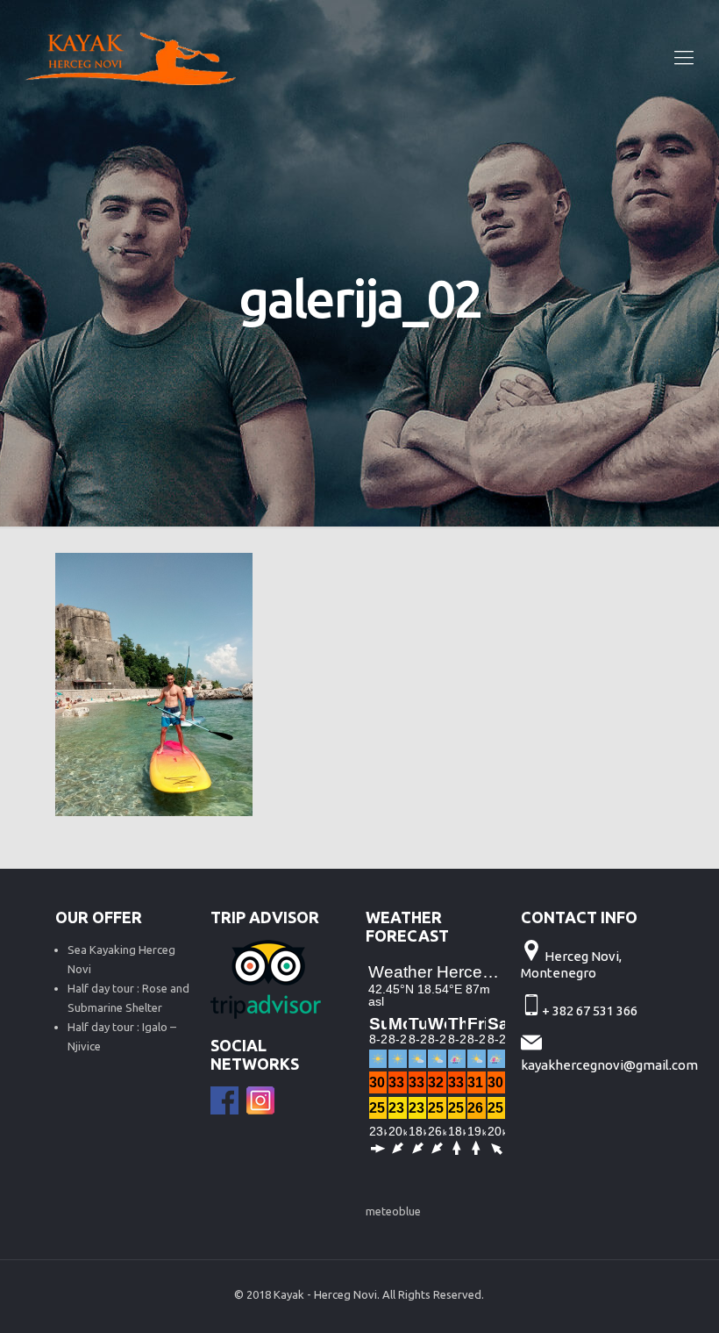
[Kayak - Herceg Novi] (130, 57)
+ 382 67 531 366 (591, 1010)
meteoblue (393, 1211)
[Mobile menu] (684, 57)
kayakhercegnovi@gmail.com (609, 1064)
